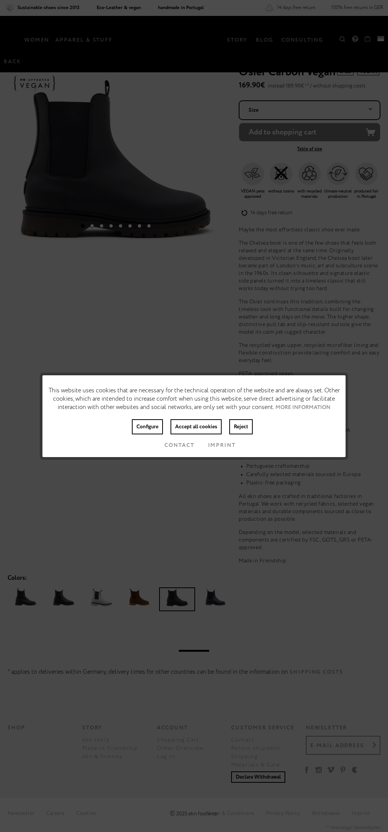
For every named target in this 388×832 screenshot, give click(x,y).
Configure (147, 426)
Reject (241, 426)
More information (302, 407)
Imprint (222, 445)
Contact (179, 445)
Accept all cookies (196, 426)
